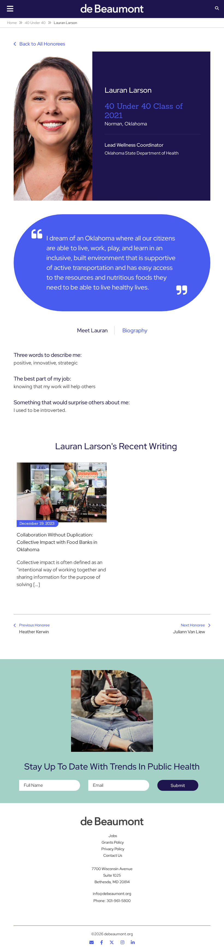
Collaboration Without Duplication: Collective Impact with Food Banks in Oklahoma (57, 542)
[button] (217, 8)
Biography (134, 330)
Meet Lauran (92, 330)
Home (12, 22)
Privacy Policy (112, 848)
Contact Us (112, 855)
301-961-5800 (119, 900)
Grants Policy (113, 842)
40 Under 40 (35, 22)
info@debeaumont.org (112, 893)
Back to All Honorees (41, 44)
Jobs (112, 835)
